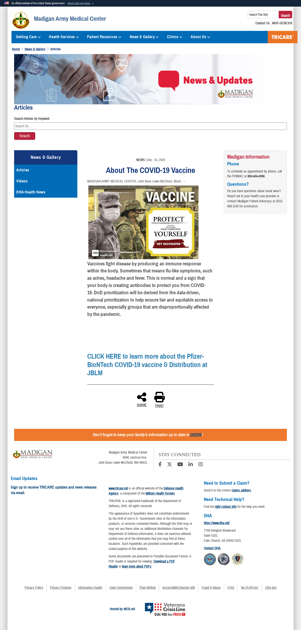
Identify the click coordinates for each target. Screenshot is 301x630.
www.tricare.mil (118, 488)
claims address (241, 490)
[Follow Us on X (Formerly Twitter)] (169, 465)
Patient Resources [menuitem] (102, 36)
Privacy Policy (34, 587)
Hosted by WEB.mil (122, 609)
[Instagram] (200, 465)
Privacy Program (60, 587)
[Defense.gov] (210, 559)
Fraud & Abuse (211, 587)
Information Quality (90, 587)
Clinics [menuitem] (172, 36)
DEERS (195, 434)
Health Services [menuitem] (62, 36)
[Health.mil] (224, 559)
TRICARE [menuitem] (282, 37)
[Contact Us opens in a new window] (262, 23)
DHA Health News (30, 192)
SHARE (142, 405)
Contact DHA (212, 548)
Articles (22, 170)
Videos (22, 181)
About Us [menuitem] (198, 36)
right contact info (225, 506)
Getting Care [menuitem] (26, 36)
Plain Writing (147, 587)
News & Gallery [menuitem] (142, 36)
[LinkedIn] (190, 465)
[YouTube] (180, 465)
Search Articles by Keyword (31, 118)
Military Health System (160, 493)
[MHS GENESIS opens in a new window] (282, 23)
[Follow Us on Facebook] (160, 465)
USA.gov (271, 587)
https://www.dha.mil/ (217, 523)
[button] (81, 3)
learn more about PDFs (136, 566)
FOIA (230, 587)
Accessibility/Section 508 (178, 587)
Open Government (121, 587)
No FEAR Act (249, 587)
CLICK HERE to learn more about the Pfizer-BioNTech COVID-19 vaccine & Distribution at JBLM (147, 364)
